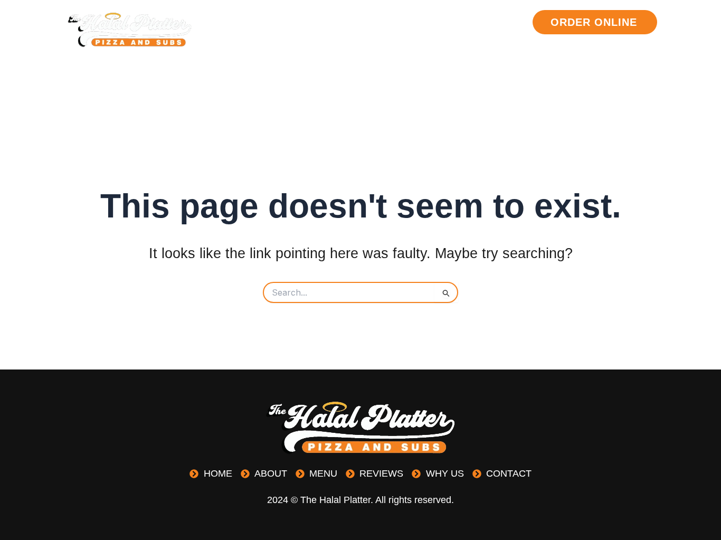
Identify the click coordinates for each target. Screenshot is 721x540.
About (351, 22)
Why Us (506, 22)
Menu (397, 22)
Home (304, 22)
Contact (502, 49)
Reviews (449, 22)
